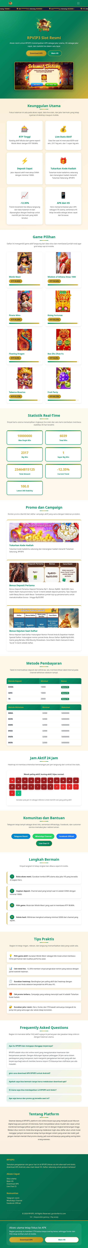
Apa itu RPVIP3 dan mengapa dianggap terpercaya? (31, 1046)
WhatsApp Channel (43, 836)
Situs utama (11, 1178)
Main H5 (54, 53)
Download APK (36, 53)
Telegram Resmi (21, 836)
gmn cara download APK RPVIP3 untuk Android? (29, 1073)
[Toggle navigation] (78, 3)
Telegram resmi (13, 1198)
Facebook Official (66, 836)
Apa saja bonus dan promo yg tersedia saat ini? (29, 1098)
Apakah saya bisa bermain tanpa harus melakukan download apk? (38, 1081)
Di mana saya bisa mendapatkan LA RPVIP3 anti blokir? (33, 1090)
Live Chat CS (44, 843)
